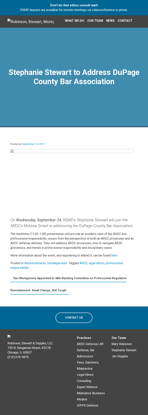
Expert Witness (87, 387)
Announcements (35, 263)
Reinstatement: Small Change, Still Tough (38, 290)
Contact (125, 20)
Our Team (95, 20)
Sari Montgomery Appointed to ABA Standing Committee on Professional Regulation (70, 278)
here (114, 255)
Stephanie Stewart (124, 350)
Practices (84, 338)
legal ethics (96, 263)
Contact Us (74, 317)
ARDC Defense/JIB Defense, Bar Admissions (90, 350)
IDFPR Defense (87, 405)
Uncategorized (57, 263)
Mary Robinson (122, 344)
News (110, 20)
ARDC (83, 263)
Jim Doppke (120, 356)
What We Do (74, 20)
